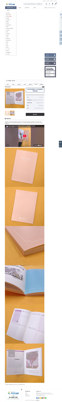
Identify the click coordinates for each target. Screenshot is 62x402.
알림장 (7, 31)
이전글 (6, 86)
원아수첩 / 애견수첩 (8, 40)
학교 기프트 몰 (7, 54)
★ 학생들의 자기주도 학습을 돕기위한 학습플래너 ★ (33, 4)
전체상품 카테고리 (10, 7)
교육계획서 (7, 35)
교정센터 (19, 7)
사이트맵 (48, 0)
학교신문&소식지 (8, 19)
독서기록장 (7, 23)
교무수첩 (7, 45)
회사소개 (26, 392)
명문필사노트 (8, 14)
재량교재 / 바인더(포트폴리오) (9, 28)
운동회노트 (7, 47)
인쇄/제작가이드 (27, 7)
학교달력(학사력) (8, 38)
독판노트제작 (7, 18)
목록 (43, 86)
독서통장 (7, 26)
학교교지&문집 (8, 33)
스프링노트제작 (8, 30)
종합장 (7, 43)
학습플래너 (7, 21)
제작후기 (8, 10)
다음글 (9, 86)
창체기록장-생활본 (8, 52)
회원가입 (52, 0)
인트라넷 (44, 0)
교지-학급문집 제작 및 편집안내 (51, 7)
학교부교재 (7, 50)
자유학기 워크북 (8, 16)
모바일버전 (38, 400)
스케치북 (7, 42)
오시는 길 (55, 0)
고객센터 (34, 7)
